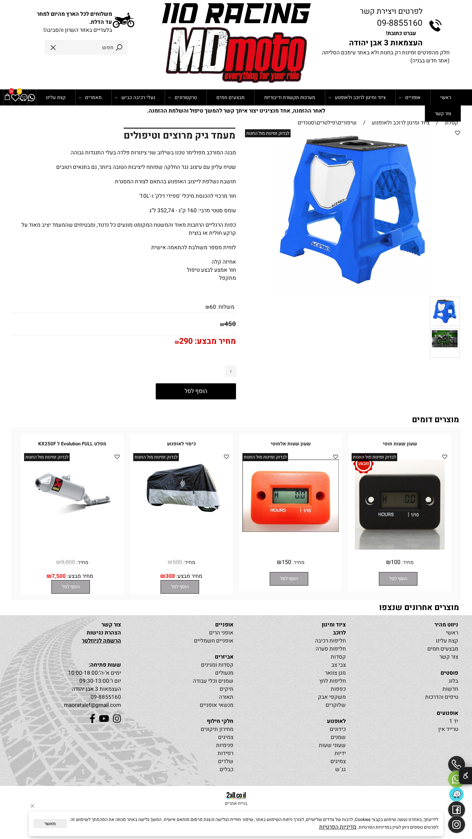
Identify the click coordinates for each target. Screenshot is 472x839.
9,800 (68, 562)
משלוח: (225, 307)
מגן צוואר (335, 673)
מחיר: (407, 562)
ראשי (445, 97)
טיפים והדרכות (441, 697)
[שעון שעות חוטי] (400, 548)
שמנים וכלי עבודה (213, 681)
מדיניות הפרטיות (337, 827)
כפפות (338, 689)
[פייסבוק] (456, 809)
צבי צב (338, 665)
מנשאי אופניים (216, 705)
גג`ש (340, 769)
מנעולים (224, 673)
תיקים (226, 689)
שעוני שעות (332, 745)
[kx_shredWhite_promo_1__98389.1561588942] (445, 356)
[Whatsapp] (31, 97)
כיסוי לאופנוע (181, 443)
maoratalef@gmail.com (92, 705)
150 (286, 562)
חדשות (450, 689)
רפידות (225, 753)
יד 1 (453, 721)
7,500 (59, 576)
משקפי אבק (332, 697)
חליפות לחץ (332, 681)
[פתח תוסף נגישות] (465, 775)
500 (177, 562)
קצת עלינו (56, 97)
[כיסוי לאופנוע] (181, 512)
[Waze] (23, 97)
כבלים (226, 769)
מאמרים (93, 97)
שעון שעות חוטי (400, 443)
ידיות (340, 753)
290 (186, 341)
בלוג (453, 681)
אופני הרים (221, 633)
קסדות (338, 657)
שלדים (225, 761)
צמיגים (338, 761)
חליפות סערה (331, 649)
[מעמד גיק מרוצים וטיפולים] (445, 324)
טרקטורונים (186, 97)
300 (170, 576)
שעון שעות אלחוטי (291, 443)
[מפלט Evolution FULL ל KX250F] (72, 518)
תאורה (226, 697)
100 (395, 562)
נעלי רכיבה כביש (138, 97)
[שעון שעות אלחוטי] (290, 530)
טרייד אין (448, 729)
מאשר (50, 823)
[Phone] (456, 764)
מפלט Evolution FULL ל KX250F (72, 443)
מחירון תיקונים (217, 729)
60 (213, 307)
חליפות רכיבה (330, 641)
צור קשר (443, 113)
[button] (398, 579)
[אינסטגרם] (456, 824)
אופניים (413, 97)
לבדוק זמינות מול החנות (267, 133)
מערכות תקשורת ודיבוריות (289, 97)
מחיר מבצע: (214, 341)
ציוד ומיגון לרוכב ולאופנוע (360, 97)
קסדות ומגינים (217, 665)
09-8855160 (400, 23)
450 (230, 324)
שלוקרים (336, 705)
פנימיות (224, 745)
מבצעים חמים (230, 97)
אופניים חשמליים (213, 641)
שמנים (338, 737)
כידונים (338, 729)
